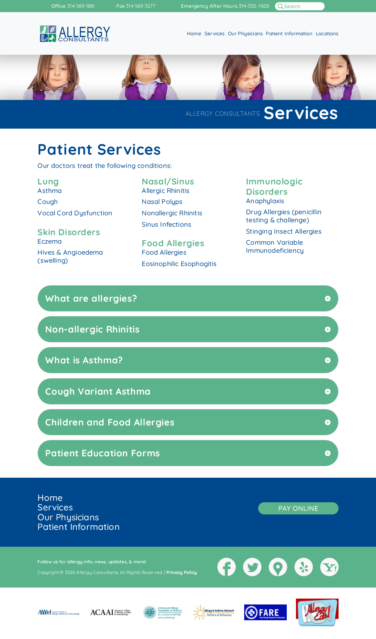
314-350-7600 (254, 6)
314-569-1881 (81, 6)
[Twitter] (252, 567)
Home (194, 33)
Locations (327, 33)
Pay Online (298, 508)
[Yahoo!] (329, 567)
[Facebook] (226, 567)
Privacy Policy (181, 572)
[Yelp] (303, 567)
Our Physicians (245, 33)
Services (214, 33)
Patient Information (289, 33)
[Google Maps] (278, 567)
